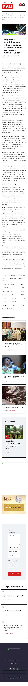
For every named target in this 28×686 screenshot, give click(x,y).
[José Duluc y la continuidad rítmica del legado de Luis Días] (14, 355)
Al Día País (6, 57)
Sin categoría (12, 349)
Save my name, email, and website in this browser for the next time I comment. (13, 565)
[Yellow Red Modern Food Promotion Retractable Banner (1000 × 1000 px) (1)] (14, 463)
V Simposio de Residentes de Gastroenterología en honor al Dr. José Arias (13, 345)
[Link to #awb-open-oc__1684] (23, 4)
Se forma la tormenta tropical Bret (14, 407)
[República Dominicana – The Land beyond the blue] (14, 426)
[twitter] (14, 668)
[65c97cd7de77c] (14, 24)
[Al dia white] (14, 649)
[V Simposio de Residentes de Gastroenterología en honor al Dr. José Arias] (14, 323)
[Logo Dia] (7, 1)
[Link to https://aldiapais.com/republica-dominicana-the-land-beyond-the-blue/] (7, 437)
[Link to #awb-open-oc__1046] (20, 4)
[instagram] (17, 668)
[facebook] (10, 668)
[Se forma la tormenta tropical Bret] (14, 387)
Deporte (11, 599)
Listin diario (10, 309)
